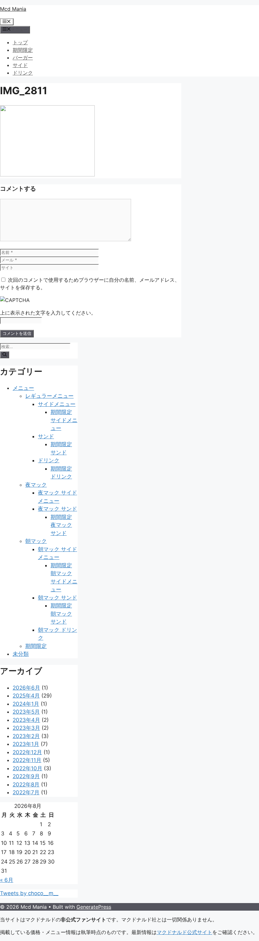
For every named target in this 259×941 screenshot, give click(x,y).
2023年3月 (26, 728)
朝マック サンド (57, 597)
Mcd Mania (13, 9)
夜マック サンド (57, 509)
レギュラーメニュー (49, 396)
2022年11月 (27, 760)
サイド (20, 65)
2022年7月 (26, 792)
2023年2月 (26, 736)
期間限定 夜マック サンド (61, 525)
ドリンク (23, 73)
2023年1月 (26, 744)
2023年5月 (26, 712)
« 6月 (6, 880)
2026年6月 (26, 688)
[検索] (4, 354)
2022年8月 (26, 784)
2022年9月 (26, 776)
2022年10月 (27, 768)
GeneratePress (93, 907)
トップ (20, 42)
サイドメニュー (56, 404)
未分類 (21, 654)
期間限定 (23, 50)
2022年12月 (27, 752)
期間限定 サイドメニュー (64, 420)
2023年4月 (26, 720)
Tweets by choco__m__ (29, 893)
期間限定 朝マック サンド (61, 613)
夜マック (36, 485)
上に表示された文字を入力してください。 (48, 313)
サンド (46, 436)
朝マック (36, 541)
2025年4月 (26, 695)
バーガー (23, 57)
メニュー (23, 388)
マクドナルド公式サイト (184, 932)
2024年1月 (26, 704)
